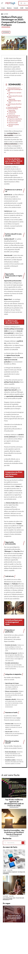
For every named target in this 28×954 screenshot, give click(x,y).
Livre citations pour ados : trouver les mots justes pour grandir (13, 898)
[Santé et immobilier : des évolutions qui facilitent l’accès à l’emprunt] (14, 819)
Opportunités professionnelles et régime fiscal (15, 101)
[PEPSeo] (10, 3)
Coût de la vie (12, 113)
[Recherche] (21, 3)
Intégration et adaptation (15, 120)
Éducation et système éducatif (14, 125)
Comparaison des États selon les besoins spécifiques (14, 108)
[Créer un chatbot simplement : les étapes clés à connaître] (14, 859)
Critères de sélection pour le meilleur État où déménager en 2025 (14, 89)
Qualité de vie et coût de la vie (15, 93)
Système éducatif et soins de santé (15, 96)
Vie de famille (5, 896)
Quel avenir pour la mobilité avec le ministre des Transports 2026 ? (14, 917)
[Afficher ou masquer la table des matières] (21, 85)
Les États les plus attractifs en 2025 (14, 104)
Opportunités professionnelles (12, 111)
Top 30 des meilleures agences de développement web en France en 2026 (14, 802)
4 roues (12, 913)
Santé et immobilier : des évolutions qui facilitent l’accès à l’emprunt (14, 832)
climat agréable (8, 135)
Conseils (4, 870)
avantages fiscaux (12, 133)
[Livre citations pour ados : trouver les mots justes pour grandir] (14, 885)
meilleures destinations (10, 143)
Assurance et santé (13, 122)
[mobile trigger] (2, 3)
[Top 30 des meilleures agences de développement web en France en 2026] (14, 788)
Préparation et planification (15, 119)
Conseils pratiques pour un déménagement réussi (13, 116)
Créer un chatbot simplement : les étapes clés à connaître (14, 872)
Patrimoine (6, 32)
